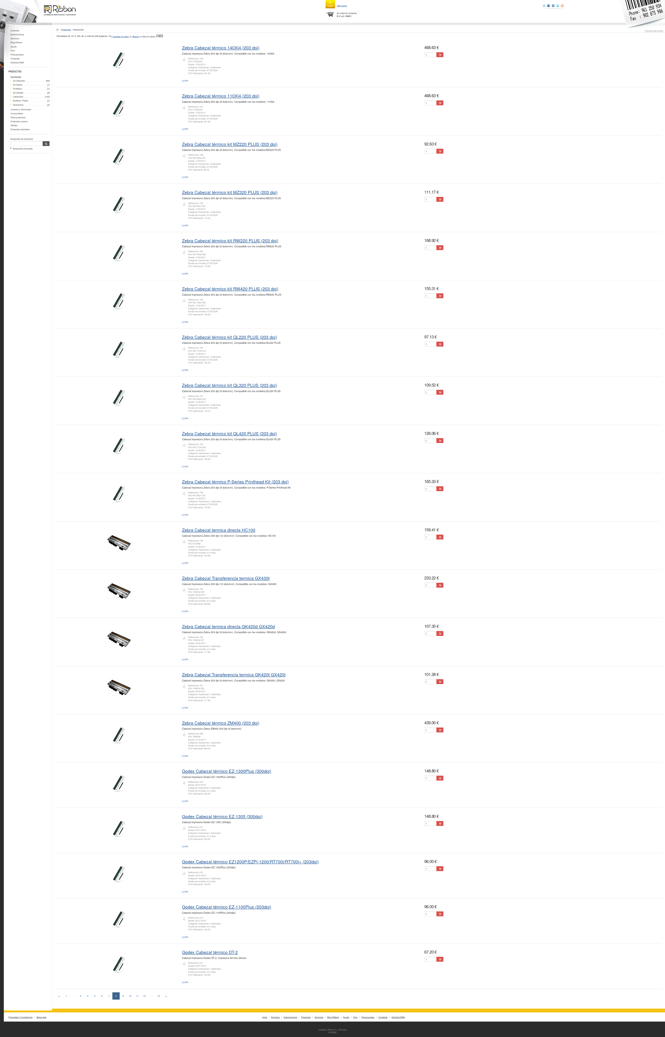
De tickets (17, 84)
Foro (13, 50)
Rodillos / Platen (20, 100)
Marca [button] (136, 36)
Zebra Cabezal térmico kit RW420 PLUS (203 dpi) (230, 288)
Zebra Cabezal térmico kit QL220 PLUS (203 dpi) (229, 337)
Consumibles (17, 113)
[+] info (185, 80)
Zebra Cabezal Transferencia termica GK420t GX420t (234, 674)
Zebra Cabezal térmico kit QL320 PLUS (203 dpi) (229, 385)
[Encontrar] (46, 143)
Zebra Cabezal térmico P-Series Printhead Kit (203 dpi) (235, 481)
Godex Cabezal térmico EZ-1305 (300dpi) (222, 816)
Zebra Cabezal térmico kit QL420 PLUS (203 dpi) (229, 433)
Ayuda (14, 46)
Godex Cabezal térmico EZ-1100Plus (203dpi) (226, 906)
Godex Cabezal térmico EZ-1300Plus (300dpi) (226, 771)
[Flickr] (557, 5)
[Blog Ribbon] (562, 5)
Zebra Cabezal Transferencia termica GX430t (226, 578)
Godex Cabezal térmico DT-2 (210, 952)
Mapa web (41, 1017)
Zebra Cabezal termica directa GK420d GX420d (228, 626)
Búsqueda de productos (22, 138)
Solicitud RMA (17, 62)
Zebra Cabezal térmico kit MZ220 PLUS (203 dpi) (229, 144)
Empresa (15, 30)
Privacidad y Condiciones (20, 1017)
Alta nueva (342, 5)
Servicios (15, 38)
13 (158, 995)
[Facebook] (548, 5)
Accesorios (18, 104)
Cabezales (18, 96)
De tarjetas (18, 92)
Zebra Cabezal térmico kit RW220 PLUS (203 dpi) (230, 240)
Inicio (264, 1017)
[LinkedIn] (553, 5)
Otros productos (18, 117)
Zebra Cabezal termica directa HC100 (218, 530)
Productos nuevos (19, 121)
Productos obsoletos (20, 129)
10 (130, 995)
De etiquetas (19, 80)
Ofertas (14, 125)
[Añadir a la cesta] (439, 54)
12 (144, 995)
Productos (66, 29)
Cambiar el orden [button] (120, 36)
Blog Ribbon (16, 42)
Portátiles (17, 88)
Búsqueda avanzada (23, 148)
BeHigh (334, 1032)
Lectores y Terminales (21, 109)
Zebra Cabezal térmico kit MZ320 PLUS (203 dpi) (229, 192)
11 (137, 995)
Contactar (15, 58)
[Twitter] (544, 5)
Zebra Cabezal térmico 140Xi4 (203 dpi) (220, 47)
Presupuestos (17, 54)
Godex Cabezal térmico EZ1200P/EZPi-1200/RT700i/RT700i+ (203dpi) (250, 861)
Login (330, 5)
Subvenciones (17, 34)
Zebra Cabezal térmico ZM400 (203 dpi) (220, 723)
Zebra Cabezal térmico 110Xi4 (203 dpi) (220, 95)
